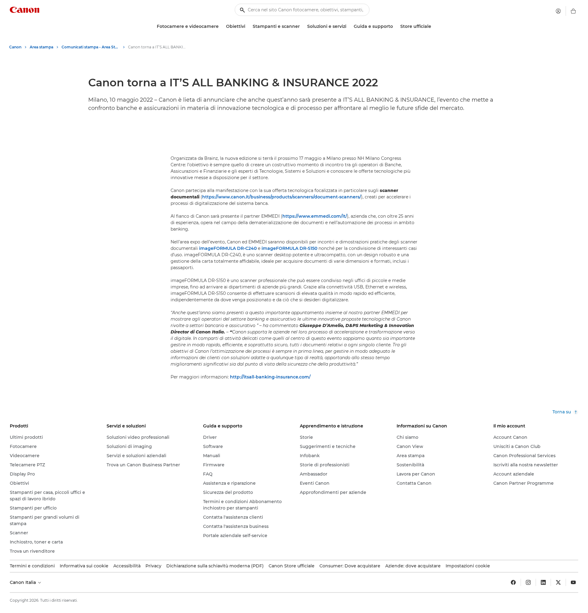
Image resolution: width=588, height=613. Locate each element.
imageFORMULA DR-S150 (289, 248)
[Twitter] (558, 582)
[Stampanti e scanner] (302, 26)
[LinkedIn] (543, 582)
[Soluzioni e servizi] (348, 26)
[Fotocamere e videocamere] (221, 26)
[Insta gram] (528, 582)
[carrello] (573, 11)
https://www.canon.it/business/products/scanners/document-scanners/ (281, 197)
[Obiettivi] (247, 26)
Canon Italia (23, 582)
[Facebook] (513, 582)
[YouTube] (573, 582)
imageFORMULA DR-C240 (228, 248)
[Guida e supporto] (395, 26)
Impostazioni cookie (468, 566)
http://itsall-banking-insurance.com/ (270, 377)
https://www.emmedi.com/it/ (314, 216)
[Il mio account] (558, 11)
